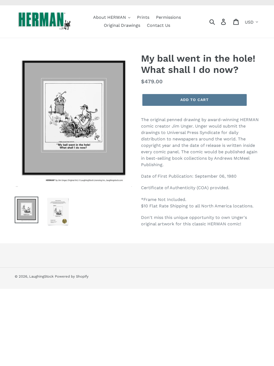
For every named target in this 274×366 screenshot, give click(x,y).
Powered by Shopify (72, 276)
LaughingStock (41, 276)
